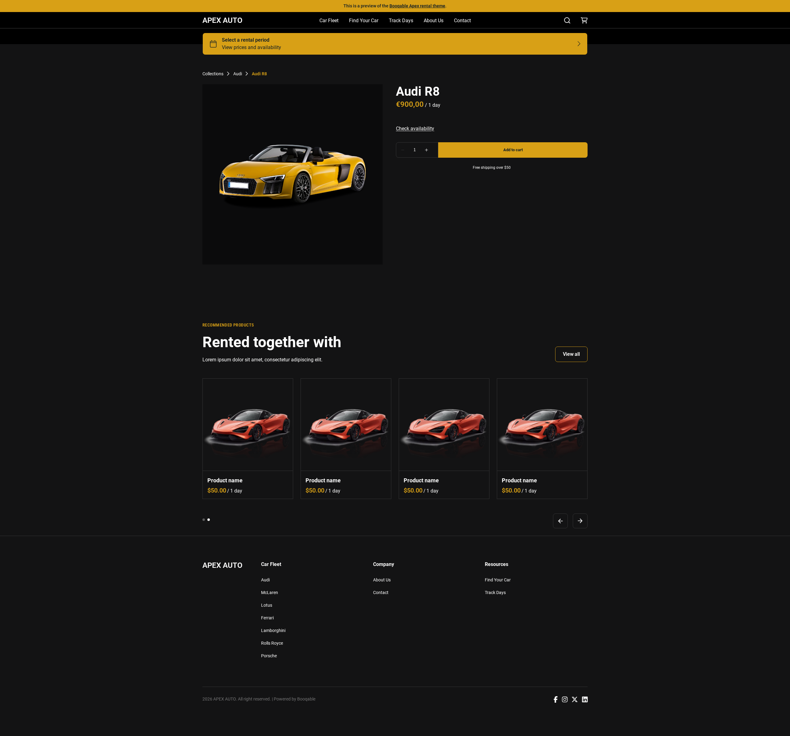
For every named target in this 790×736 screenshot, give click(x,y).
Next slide (580, 520)
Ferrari (267, 617)
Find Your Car (363, 20)
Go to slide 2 (208, 519)
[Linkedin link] (585, 700)
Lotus (266, 605)
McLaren (269, 592)
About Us (433, 20)
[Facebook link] (556, 700)
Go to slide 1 (203, 519)
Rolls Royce (272, 643)
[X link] (574, 700)
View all (571, 354)
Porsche (269, 655)
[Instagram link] (565, 700)
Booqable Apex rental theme (417, 5)
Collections (212, 74)
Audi (237, 74)
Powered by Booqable (294, 698)
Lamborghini (273, 630)
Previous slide (560, 520)
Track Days (401, 20)
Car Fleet (329, 20)
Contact (462, 20)
